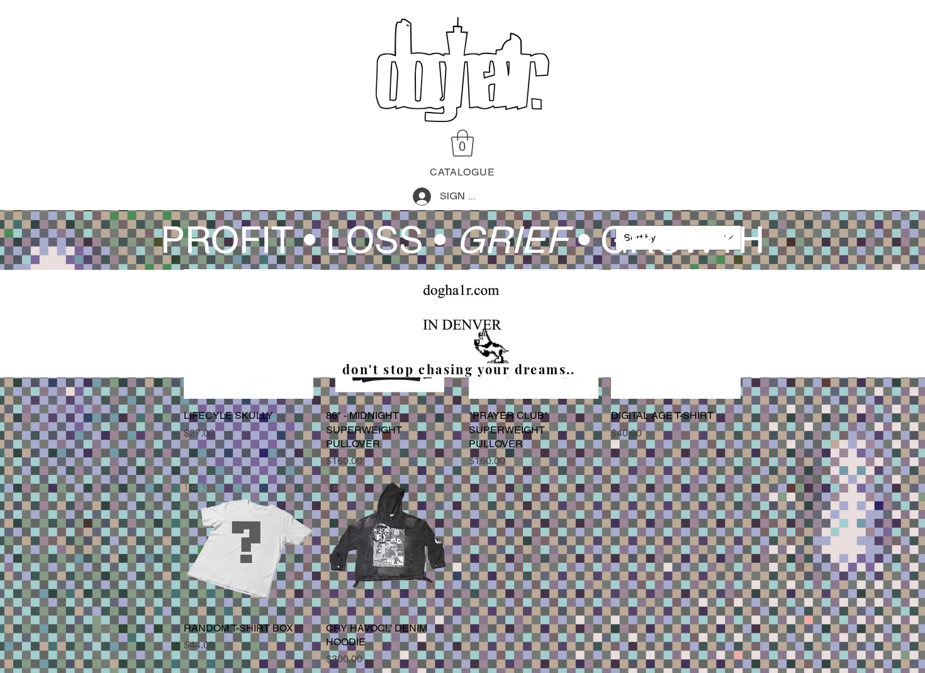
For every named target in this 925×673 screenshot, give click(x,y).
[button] (462, 143)
